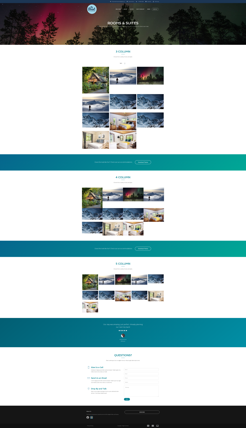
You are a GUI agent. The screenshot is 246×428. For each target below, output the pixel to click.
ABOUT (125, 9)
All (124, 63)
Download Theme (143, 162)
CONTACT (155, 9)
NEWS (148, 9)
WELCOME (118, 9)
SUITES (132, 9)
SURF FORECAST (140, 9)
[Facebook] (87, 417)
